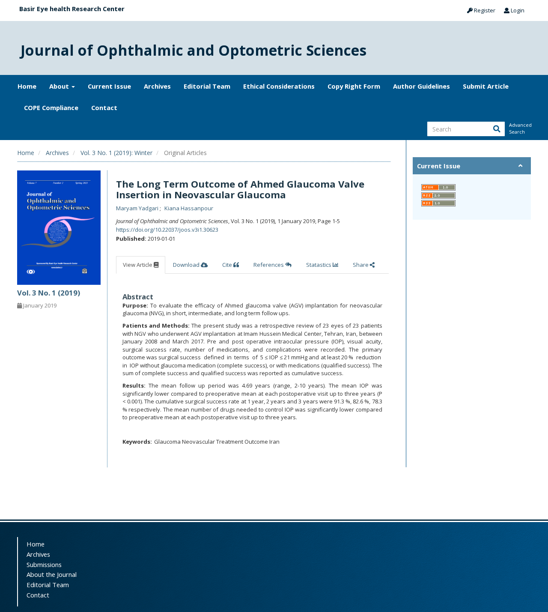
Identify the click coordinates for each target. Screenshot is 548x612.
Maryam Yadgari (138, 208)
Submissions (44, 564)
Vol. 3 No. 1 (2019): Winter (116, 153)
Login (516, 10)
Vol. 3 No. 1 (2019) (48, 293)
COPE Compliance (51, 107)
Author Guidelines (421, 86)
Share (361, 265)
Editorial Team (207, 86)
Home (27, 86)
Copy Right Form (354, 86)
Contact (104, 107)
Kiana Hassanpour (188, 208)
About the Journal (52, 574)
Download (187, 265)
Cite (227, 265)
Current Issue (109, 86)
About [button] (60, 86)
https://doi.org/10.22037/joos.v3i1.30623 (167, 229)
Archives (157, 86)
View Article (138, 265)
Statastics (319, 265)
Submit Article (486, 86)
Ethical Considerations (279, 86)
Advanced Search (519, 128)
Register (484, 10)
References (269, 265)
